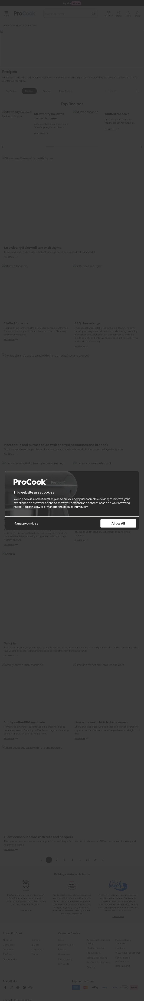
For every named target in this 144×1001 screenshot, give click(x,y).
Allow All (118, 523)
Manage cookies (26, 523)
